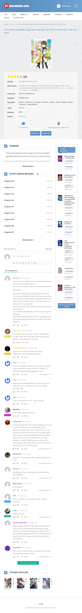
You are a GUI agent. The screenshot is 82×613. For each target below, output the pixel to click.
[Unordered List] (25, 263)
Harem (51, 102)
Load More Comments (28, 563)
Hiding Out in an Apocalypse (69, 176)
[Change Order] (37, 174)
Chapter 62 (68, 213)
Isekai (6, 18)
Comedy (37, 102)
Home (6, 24)
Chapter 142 (9, 200)
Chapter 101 (68, 180)
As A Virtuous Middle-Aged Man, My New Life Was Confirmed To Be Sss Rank (41, 24)
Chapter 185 (68, 277)
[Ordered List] (22, 263)
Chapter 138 (9, 226)
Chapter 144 (9, 187)
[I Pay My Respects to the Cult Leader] (60, 288)
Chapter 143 (9, 194)
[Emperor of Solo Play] (60, 224)
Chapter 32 (68, 298)
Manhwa (46, 14)
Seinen (70, 102)
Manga (36, 14)
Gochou (22, 93)
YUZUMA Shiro (24, 98)
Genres (23, 14)
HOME (41, 604)
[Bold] (13, 263)
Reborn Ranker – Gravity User (69, 157)
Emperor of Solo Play (68, 223)
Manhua (58, 14)
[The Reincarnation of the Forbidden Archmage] (60, 243)
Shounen (22, 104)
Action (12, 24)
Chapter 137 (9, 232)
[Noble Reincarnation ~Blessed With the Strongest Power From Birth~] (33, 583)
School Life (18, 18)
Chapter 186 (69, 271)
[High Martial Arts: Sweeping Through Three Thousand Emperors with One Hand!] (60, 198)
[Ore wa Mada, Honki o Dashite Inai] (8, 583)
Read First (35, 133)
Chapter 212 (69, 161)
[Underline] (19, 263)
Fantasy (69, 14)
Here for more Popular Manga (67, 306)
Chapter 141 (8, 207)
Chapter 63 (68, 208)
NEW (14, 14)
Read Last (46, 133)
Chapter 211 (68, 167)
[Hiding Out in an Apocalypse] (60, 177)
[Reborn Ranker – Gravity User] (60, 158)
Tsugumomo (68, 268)
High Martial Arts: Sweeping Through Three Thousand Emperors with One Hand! (69, 200)
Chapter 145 (9, 181)
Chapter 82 (68, 227)
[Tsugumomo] (60, 270)
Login (50, 249)
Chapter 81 (68, 232)
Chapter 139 (9, 219)
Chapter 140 (9, 213)
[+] (32, 263)
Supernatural (32, 104)
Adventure (29, 102)
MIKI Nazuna (30, 93)
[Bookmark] (59, 124)
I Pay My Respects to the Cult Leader (69, 287)
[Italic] (16, 263)
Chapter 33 (68, 292)
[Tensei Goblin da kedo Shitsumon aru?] (46, 583)
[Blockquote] (28, 263)
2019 (20, 112)
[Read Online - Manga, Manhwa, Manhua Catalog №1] (16, 6)
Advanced (66, 6)
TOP (6, 14)
